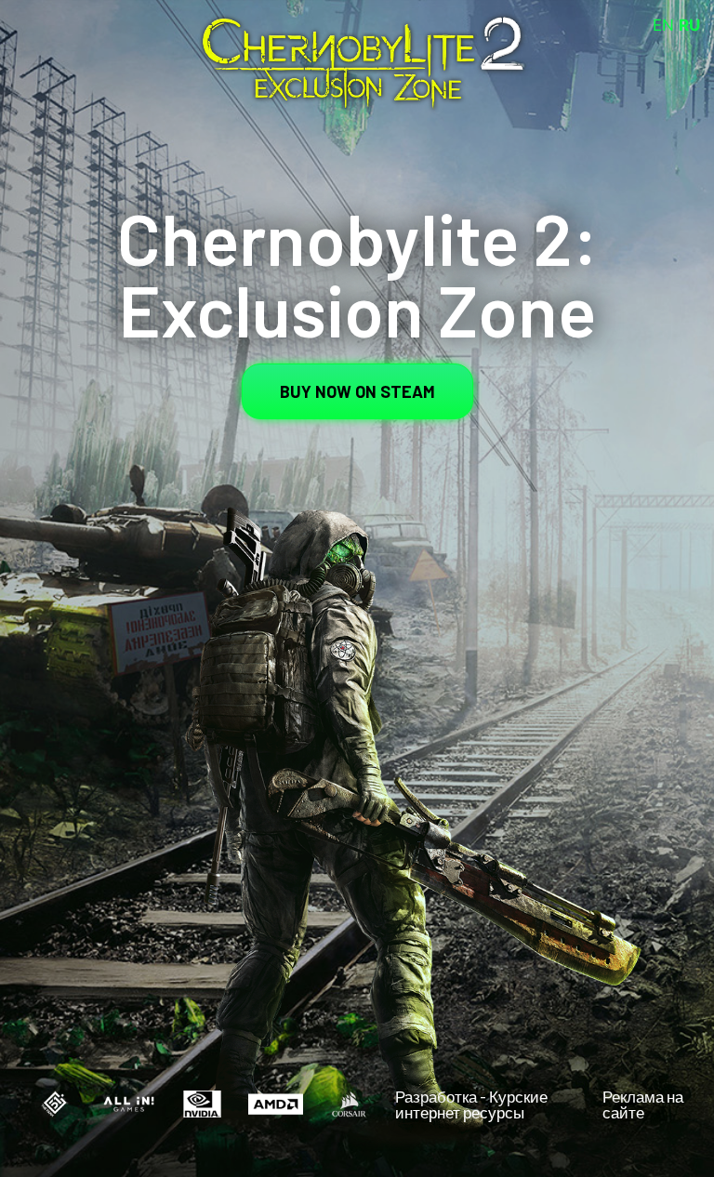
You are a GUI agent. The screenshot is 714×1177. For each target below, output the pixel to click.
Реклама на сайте (642, 1104)
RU (689, 25)
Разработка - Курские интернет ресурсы (471, 1104)
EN (663, 25)
